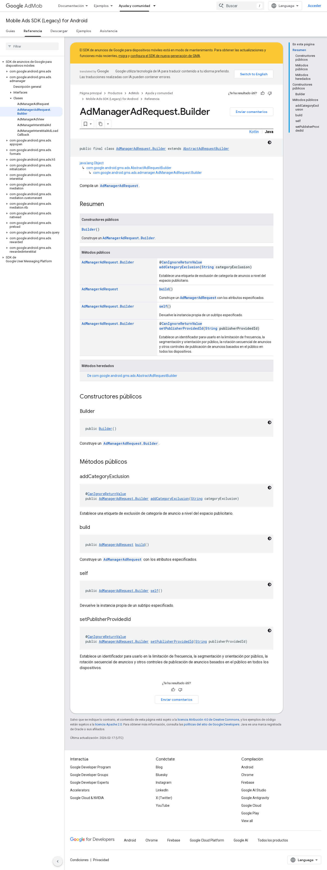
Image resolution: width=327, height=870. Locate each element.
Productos (115, 93)
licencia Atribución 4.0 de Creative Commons (208, 719)
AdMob (33, 6)
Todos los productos (273, 840)
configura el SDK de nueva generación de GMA (165, 56)
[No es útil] (269, 93)
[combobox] (240, 5)
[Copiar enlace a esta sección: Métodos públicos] (132, 462)
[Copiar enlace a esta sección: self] (93, 574)
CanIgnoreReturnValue (182, 262)
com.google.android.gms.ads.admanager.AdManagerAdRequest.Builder (147, 173)
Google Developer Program (90, 767)
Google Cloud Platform (207, 840)
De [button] (132, 376)
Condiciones (79, 860)
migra (122, 56)
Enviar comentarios (251, 112)
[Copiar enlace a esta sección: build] (95, 528)
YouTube (162, 805)
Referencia (33, 31)
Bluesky (162, 775)
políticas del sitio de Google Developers (211, 724)
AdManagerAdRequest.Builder (141, 148)
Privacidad (101, 860)
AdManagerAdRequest (119, 185)
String (208, 267)
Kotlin (254, 131)
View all (247, 821)
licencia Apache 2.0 (108, 724)
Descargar (59, 31)
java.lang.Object (92, 163)
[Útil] (262, 93)
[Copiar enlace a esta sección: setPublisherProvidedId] (135, 620)
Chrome (247, 775)
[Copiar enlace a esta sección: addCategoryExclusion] (134, 477)
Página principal (91, 93)
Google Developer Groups (89, 775)
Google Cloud (251, 805)
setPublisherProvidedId (181, 328)
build (164, 289)
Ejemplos (101, 6)
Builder (89, 229)
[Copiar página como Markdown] (100, 124)
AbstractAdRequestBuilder (206, 148)
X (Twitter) (164, 798)
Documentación (71, 6)
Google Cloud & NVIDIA (87, 798)
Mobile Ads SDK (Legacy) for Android (46, 21)
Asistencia (108, 31)
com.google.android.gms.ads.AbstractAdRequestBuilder (128, 168)
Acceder (314, 6)
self (163, 306)
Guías (10, 31)
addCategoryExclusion (179, 267)
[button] (31, 64)
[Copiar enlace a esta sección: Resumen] (108, 204)
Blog (159, 767)
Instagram (163, 782)
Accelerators (80, 790)
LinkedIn (162, 790)
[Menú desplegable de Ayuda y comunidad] (156, 6)
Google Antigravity (255, 798)
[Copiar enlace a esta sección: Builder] (99, 412)
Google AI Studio (253, 790)
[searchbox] (32, 46)
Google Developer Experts (89, 782)
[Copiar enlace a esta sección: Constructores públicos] (146, 397)
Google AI (241, 840)
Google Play (250, 813)
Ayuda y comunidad (134, 6)
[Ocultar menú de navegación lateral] (57, 861)
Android (247, 767)
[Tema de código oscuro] (269, 142)
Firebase (247, 782)
